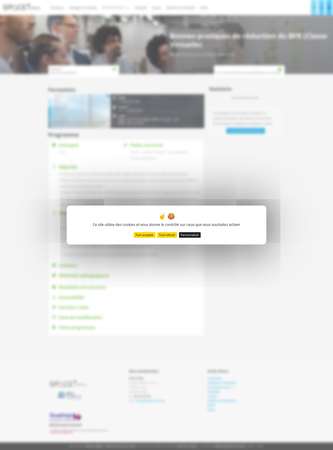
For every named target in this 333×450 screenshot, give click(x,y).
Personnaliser (190, 235)
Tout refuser (167, 235)
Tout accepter (144, 235)
